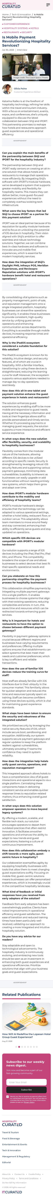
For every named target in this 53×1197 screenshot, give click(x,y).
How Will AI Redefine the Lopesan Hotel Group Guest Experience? (26, 1035)
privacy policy (29, 1102)
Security (27, 32)
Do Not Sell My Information (14, 1183)
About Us (6, 1174)
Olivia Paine (20, 88)
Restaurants (11, 32)
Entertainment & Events (14, 1144)
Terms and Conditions (28, 1178)
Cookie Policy (35, 1174)
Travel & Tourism (10, 1132)
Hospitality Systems (16, 28)
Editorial (6, 1162)
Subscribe (26, 1089)
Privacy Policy (8, 1178)
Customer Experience (17, 24)
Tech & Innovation (21, 14)
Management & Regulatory (16, 1156)
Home (5, 14)
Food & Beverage (11, 1138)
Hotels (34, 28)
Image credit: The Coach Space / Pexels (30, 77)
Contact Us (19, 1174)
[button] (16, 1047)
